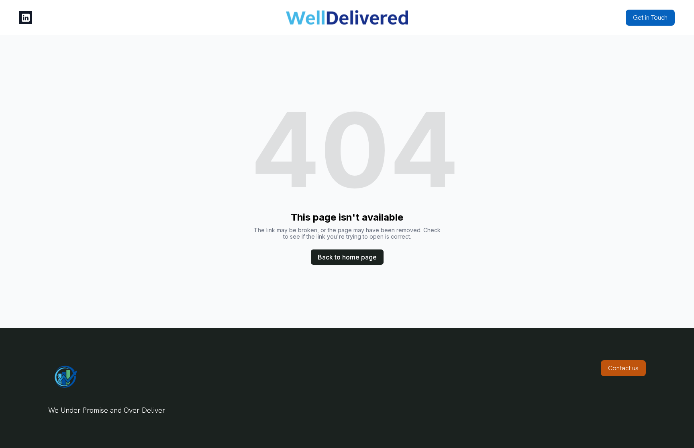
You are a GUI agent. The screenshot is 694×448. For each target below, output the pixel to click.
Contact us (623, 368)
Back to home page (347, 257)
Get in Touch (650, 17)
